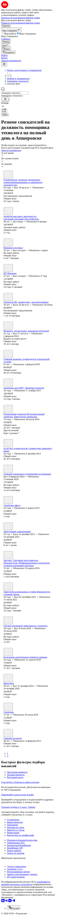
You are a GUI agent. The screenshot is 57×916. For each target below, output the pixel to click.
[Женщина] (8, 297)
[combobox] (14, 92)
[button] (4, 55)
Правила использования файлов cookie (20, 23)
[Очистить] (5, 99)
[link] (6, 48)
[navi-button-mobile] (4, 64)
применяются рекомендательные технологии (25, 883)
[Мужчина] (8, 174)
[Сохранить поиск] (4, 110)
